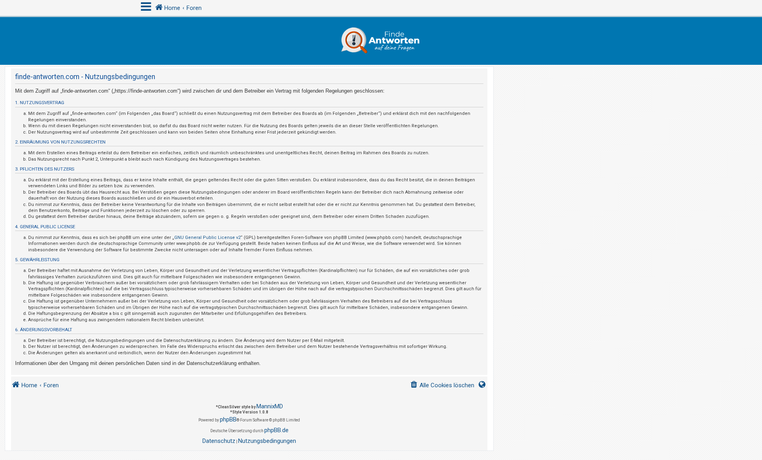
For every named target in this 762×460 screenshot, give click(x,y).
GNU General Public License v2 (207, 237)
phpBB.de (276, 430)
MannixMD (269, 406)
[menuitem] (442, 385)
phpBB (228, 419)
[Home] (381, 41)
